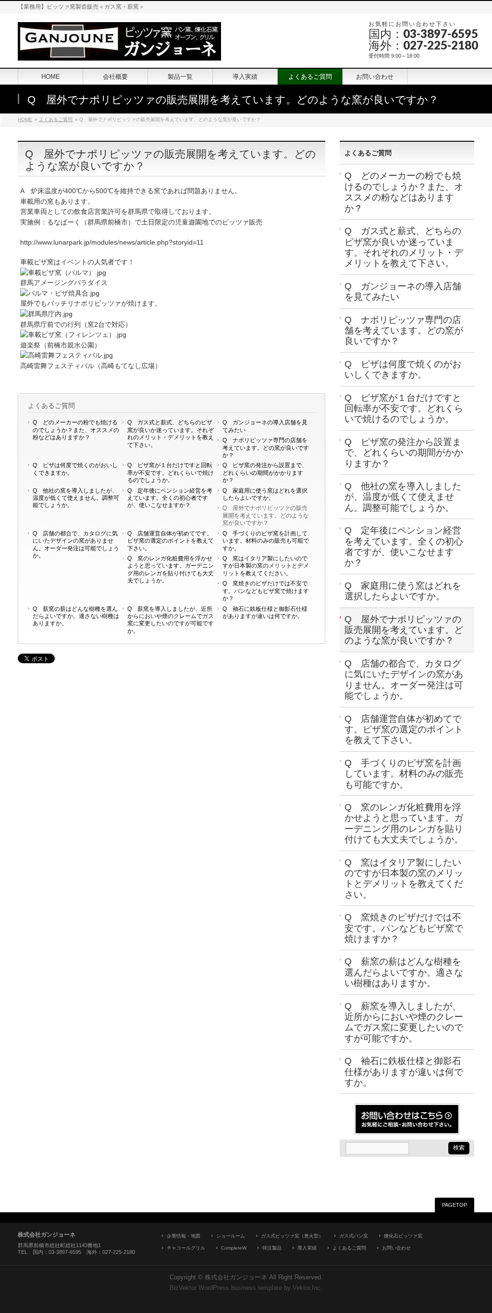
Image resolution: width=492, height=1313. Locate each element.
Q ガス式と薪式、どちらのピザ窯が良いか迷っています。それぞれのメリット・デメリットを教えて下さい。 (170, 433)
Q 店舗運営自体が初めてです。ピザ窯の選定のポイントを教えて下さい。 (170, 541)
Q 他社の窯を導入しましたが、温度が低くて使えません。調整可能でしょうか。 (76, 498)
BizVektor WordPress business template (226, 1288)
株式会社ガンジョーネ (236, 1277)
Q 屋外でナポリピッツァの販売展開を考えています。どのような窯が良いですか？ (265, 515)
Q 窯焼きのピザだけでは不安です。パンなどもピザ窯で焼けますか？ (265, 591)
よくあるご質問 (56, 119)
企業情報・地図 (183, 1236)
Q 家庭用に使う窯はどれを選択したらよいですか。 (265, 494)
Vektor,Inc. (307, 1288)
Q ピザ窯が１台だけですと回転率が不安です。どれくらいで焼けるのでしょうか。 (170, 472)
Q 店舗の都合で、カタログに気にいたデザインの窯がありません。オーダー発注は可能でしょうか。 (76, 544)
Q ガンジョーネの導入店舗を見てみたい (265, 426)
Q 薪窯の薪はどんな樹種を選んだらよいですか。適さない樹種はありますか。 (76, 616)
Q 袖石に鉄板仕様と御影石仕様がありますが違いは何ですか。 (265, 612)
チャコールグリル (186, 1248)
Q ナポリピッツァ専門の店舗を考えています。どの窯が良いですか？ (265, 447)
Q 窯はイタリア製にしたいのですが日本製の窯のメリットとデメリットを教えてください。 (265, 566)
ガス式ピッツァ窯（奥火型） (292, 1236)
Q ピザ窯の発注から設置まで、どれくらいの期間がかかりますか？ (265, 472)
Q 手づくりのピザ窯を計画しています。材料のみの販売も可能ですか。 (265, 541)
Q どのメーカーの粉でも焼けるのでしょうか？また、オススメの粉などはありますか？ (76, 430)
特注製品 (272, 1248)
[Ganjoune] (119, 49)
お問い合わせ (396, 1248)
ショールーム (230, 1236)
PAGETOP (454, 1205)
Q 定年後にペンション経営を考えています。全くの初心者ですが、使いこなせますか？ (169, 498)
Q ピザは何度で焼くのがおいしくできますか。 (75, 469)
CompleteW (233, 1248)
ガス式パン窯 (353, 1236)
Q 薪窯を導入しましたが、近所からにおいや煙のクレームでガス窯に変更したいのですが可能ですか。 (170, 620)
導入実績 (307, 1248)
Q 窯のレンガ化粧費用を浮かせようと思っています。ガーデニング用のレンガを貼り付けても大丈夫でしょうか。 (170, 569)
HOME (25, 119)
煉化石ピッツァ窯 (403, 1236)
